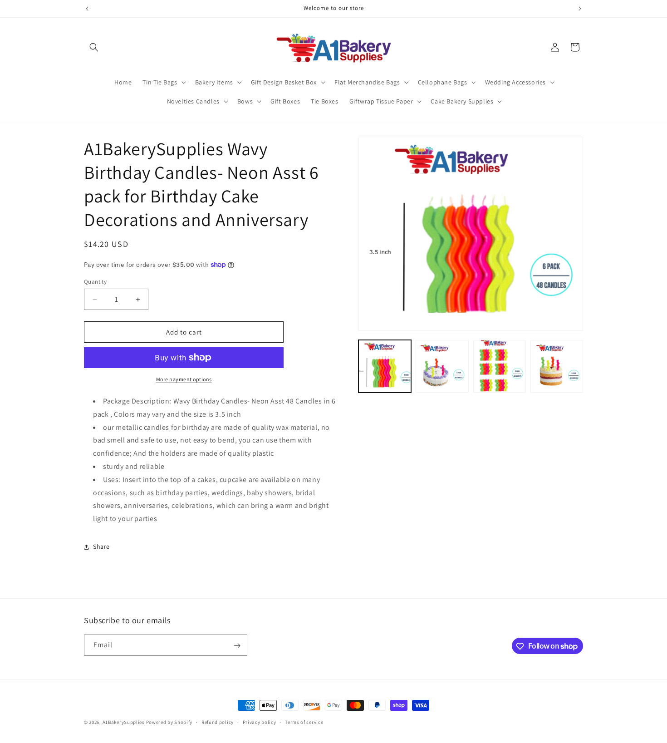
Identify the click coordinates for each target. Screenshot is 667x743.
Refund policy (217, 721)
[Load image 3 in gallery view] (499, 366)
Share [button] (101, 546)
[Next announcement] (580, 8)
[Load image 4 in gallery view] (556, 366)
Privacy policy (259, 721)
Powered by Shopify (169, 722)
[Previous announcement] (87, 8)
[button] (94, 47)
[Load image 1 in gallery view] (384, 366)
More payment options (184, 379)
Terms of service (304, 721)
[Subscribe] (237, 645)
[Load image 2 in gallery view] (442, 366)
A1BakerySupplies (124, 722)
